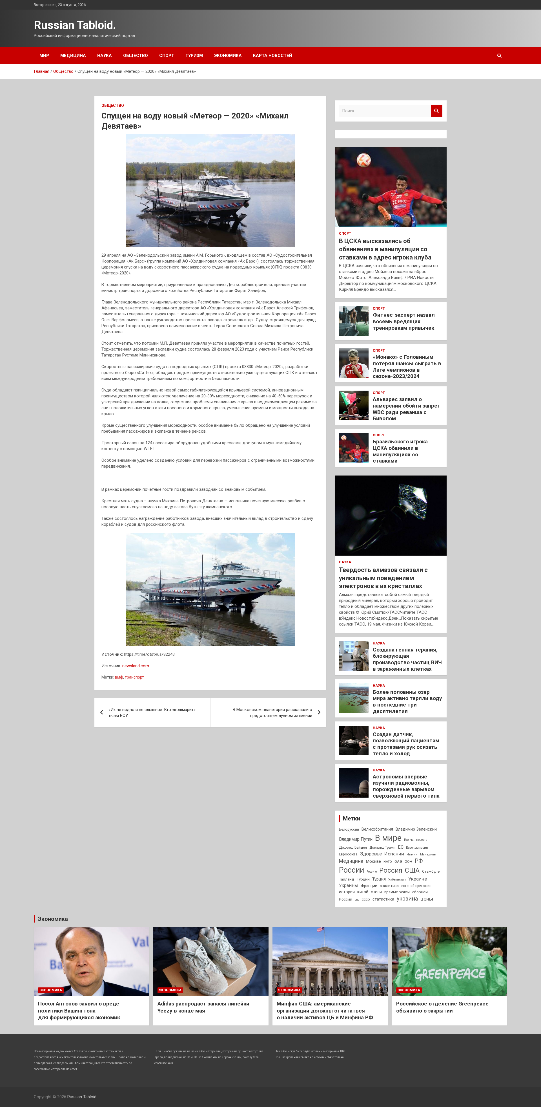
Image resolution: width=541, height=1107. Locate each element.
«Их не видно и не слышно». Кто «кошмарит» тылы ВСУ (152, 712)
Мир (44, 55)
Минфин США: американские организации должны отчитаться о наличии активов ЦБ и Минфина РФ (325, 1010)
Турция (379, 879)
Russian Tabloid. (75, 25)
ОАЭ (398, 861)
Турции (363, 879)
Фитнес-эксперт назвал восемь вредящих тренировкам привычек (404, 321)
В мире (388, 838)
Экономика (228, 55)
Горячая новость (415, 840)
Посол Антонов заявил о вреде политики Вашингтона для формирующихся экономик (79, 1010)
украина (407, 898)
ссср (366, 899)
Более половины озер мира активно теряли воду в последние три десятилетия (407, 701)
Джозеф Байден (353, 847)
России (351, 870)
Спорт (166, 55)
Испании (394, 854)
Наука (104, 55)
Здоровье (371, 854)
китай (362, 891)
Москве (373, 861)
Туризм (194, 55)
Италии (412, 854)
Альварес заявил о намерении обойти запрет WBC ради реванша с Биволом (406, 409)
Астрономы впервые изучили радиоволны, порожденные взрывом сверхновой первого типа (406, 786)
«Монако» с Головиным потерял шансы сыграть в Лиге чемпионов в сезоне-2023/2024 (407, 366)
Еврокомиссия (417, 847)
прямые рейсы (397, 892)
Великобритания (377, 829)
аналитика (389, 885)
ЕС (400, 847)
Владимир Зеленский (416, 829)
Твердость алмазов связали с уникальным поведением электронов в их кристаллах (383, 577)
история (347, 892)
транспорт (134, 677)
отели (376, 891)
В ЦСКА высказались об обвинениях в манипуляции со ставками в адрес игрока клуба (385, 249)
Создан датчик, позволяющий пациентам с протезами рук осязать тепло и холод (406, 744)
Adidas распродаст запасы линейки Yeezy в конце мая (203, 1007)
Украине (417, 879)
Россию (372, 871)
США (412, 870)
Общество (135, 55)
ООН (408, 862)
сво (357, 899)
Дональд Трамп (382, 847)
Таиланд (346, 879)
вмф (119, 677)
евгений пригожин (416, 886)
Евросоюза (348, 854)
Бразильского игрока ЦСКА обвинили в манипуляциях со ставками (400, 451)
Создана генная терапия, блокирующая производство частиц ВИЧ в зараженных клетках (407, 659)
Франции (369, 885)
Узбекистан (397, 879)
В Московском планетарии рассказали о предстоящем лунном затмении (272, 712)
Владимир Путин (356, 839)
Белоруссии (349, 829)
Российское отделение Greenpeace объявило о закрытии (442, 1007)
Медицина (73, 55)
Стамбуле (431, 871)
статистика (383, 899)
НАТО (387, 862)
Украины (348, 885)
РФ (419, 861)
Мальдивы (428, 854)
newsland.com (135, 665)
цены (426, 898)
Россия (390, 870)
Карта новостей (272, 55)
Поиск (436, 111)
